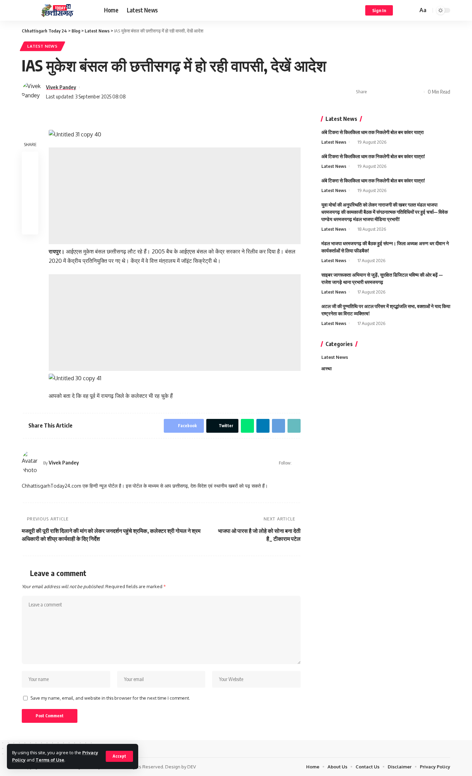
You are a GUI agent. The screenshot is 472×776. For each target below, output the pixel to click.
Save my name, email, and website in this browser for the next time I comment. (110, 698)
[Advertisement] (175, 195)
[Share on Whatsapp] (395, 91)
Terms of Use (50, 760)
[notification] (402, 10)
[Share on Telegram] (417, 91)
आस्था (326, 368)
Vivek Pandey (61, 87)
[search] (411, 10)
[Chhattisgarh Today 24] (57, 10)
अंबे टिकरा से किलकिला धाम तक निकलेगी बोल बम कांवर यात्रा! (373, 156)
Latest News (42, 46)
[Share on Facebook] (374, 91)
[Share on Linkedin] (406, 91)
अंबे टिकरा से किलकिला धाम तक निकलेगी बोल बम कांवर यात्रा (372, 132)
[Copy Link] (294, 426)
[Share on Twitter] (385, 91)
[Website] (298, 463)
